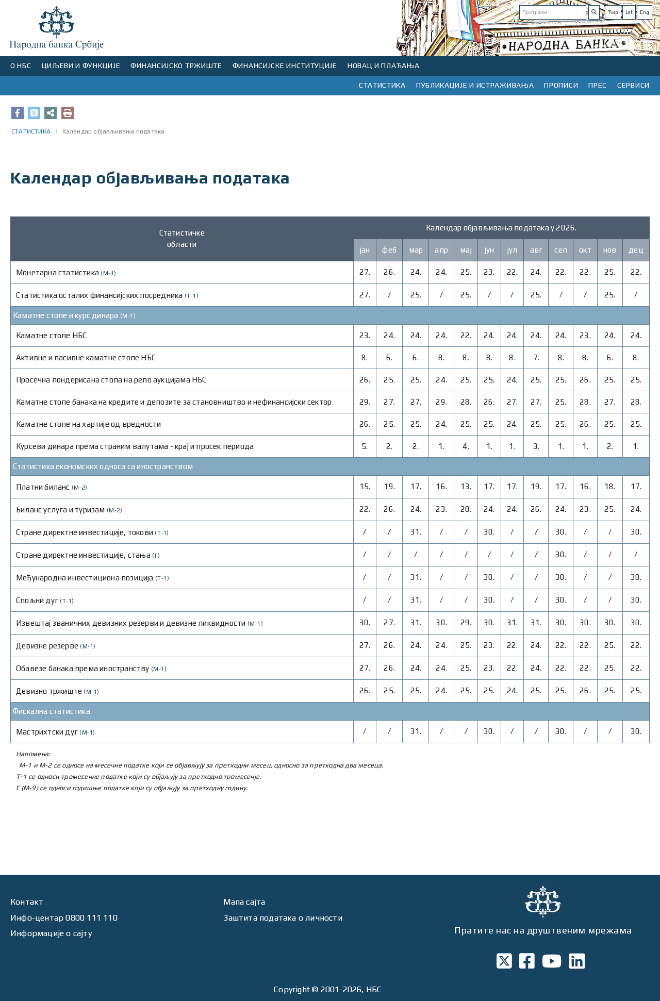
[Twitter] (34, 113)
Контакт (26, 902)
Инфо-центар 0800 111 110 (64, 918)
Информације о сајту (51, 933)
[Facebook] (17, 113)
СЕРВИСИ (633, 85)
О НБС (20, 65)
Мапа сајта (244, 902)
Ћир (613, 12)
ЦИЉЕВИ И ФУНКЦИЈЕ (81, 65)
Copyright (292, 989)
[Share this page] (50, 113)
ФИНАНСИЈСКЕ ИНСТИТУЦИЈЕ (285, 65)
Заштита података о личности (282, 918)
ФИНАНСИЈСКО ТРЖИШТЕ (176, 65)
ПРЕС (597, 85)
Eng (644, 12)
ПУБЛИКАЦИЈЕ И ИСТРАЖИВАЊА (475, 85)
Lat (629, 12)
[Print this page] (67, 113)
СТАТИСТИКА (382, 85)
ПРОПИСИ (561, 85)
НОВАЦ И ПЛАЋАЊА (384, 65)
